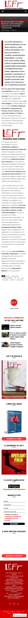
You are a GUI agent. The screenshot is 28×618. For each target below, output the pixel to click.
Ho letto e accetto (13, 517)
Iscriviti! (14, 524)
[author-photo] (14, 306)
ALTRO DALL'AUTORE (14, 320)
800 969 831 (12, 593)
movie (22, 278)
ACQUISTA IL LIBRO (14, 439)
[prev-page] (3, 351)
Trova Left (18, 611)
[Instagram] (14, 603)
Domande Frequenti (16, 613)
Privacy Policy (14, 601)
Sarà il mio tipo (20, 279)
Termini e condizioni (14, 599)
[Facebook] (4, 36)
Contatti (9, 613)
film (15, 278)
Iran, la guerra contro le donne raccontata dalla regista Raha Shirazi (18, 336)
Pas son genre (5, 279)
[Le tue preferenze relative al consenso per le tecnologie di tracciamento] (20, 615)
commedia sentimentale (7, 278)
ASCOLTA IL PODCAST (14, 556)
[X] (9, 36)
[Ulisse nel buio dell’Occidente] (5, 327)
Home (2, 15)
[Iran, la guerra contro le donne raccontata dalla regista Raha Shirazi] (5, 334)
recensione (12, 279)
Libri (23, 611)
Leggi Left (12, 611)
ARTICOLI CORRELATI (14, 318)
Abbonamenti (6, 611)
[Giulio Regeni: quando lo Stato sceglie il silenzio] (5, 344)
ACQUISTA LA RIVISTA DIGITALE (14, 397)
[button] (2, 11)
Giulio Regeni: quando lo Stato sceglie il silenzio (16, 345)
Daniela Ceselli (5, 30)
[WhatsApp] (14, 36)
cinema (7, 276)
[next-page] (5, 351)
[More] (19, 36)
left (18, 278)
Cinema (6, 15)
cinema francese (14, 276)
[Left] (14, 4)
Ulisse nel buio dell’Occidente (15, 326)
